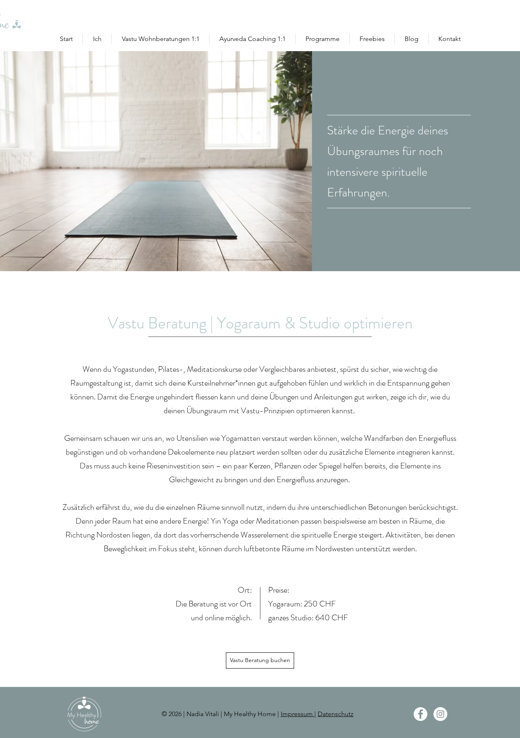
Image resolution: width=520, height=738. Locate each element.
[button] (160, 39)
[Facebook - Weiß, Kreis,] (420, 714)
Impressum (297, 714)
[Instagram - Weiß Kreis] (440, 714)
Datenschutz (335, 714)
